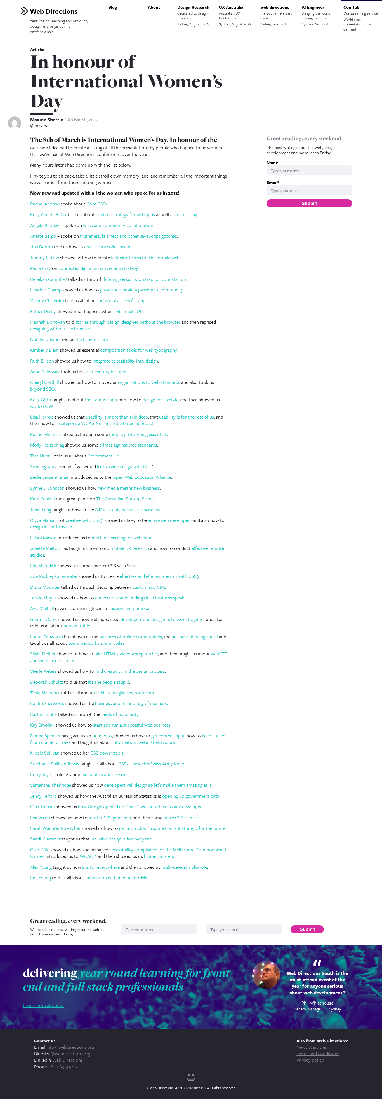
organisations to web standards (149, 382)
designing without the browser (60, 328)
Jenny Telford (43, 795)
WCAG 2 (88, 856)
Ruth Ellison (42, 360)
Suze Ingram (42, 466)
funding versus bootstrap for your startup (145, 278)
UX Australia (235, 15)
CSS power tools (107, 752)
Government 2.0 (103, 455)
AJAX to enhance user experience (127, 509)
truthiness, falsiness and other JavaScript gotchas (128, 235)
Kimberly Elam (44, 349)
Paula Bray (40, 268)
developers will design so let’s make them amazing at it (157, 784)
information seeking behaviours (143, 742)
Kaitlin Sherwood (47, 703)
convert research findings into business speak (139, 597)
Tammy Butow (44, 257)
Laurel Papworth (46, 636)
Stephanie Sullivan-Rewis (54, 763)
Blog (112, 7)
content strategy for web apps (125, 214)
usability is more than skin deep (117, 416)
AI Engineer (316, 15)
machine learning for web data (121, 537)
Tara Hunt (40, 455)
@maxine (39, 126)
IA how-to (102, 735)
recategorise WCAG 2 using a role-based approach (105, 423)
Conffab (360, 18)
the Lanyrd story (91, 339)
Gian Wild (39, 849)
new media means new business (129, 487)
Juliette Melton (45, 548)
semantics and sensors (105, 774)
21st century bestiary (106, 371)
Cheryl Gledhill (44, 382)
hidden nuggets (159, 856)
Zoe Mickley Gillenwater (53, 576)
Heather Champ (46, 289)
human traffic (76, 625)
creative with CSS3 (84, 520)
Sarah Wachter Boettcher (55, 828)
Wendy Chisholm (47, 300)
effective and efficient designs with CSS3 (159, 576)
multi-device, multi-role (184, 866)
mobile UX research (129, 548)
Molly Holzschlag (47, 444)
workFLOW (41, 406)
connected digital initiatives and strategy (98, 268)
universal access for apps (122, 300)
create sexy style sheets (107, 246)
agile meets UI (127, 311)
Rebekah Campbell (48, 278)
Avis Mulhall (42, 608)
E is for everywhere (101, 866)
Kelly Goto (40, 399)
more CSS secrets (180, 817)
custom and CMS (149, 586)
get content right (168, 735)
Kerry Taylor (42, 774)
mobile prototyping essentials (138, 434)
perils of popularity (119, 714)
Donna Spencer (45, 735)
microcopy (186, 214)
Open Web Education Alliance (141, 476)
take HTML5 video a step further (126, 653)
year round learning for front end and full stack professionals (126, 979)
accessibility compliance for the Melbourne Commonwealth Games (129, 853)
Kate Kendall (42, 498)
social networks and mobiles (96, 642)
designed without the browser (150, 321)
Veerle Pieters (43, 670)
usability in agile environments (124, 692)
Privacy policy (310, 1059)
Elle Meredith (43, 565)
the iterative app (101, 399)
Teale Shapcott (45, 692)
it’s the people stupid (108, 681)
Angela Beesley (44, 225)
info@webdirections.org (70, 1046)
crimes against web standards (128, 444)
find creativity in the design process (130, 670)
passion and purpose (128, 608)
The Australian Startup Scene (125, 498)
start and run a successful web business (131, 724)
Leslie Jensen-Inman (50, 476)
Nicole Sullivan (45, 752)
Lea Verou (40, 817)
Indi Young (40, 877)
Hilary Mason (43, 537)
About (154, 7)
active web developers (170, 520)
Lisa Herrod (41, 416)
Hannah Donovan (47, 321)
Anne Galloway (45, 371)
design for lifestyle (160, 399)
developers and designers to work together (163, 619)
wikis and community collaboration (118, 225)
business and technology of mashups (131, 703)
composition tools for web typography (138, 349)
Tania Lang (40, 509)
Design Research (193, 15)
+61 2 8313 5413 (63, 1066)
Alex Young (41, 866)
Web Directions (67, 1059)
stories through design (97, 321)
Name (272, 162)
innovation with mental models (116, 877)
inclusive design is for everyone (121, 838)
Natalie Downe (44, 339)
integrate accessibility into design (125, 360)
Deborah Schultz (46, 681)
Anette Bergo (43, 235)
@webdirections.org (70, 1053)
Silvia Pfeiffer (43, 653)
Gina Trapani (42, 806)
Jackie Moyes (43, 597)
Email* (273, 182)
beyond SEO (42, 388)
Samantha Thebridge (50, 784)
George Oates (43, 619)
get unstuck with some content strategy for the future (172, 828)
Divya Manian (43, 520)
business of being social (194, 636)
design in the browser (51, 526)
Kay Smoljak (42, 724)
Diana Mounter (45, 586)
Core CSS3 (97, 203)
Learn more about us (43, 1005)
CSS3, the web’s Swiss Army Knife (151, 763)
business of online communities (130, 636)
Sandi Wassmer (45, 838)
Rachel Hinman (45, 434)
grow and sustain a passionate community (141, 289)
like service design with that (124, 466)
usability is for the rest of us (186, 416)
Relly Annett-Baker (48, 214)
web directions (276, 15)
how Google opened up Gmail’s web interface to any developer (139, 806)
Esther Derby (43, 311)
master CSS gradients (110, 817)
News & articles (311, 1046)
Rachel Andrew (45, 203)
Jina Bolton (41, 246)
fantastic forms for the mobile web (145, 257)
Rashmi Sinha (43, 714)
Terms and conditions (317, 1053)
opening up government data (190, 795)
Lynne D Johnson (47, 487)
